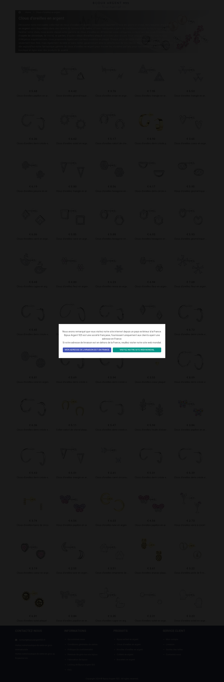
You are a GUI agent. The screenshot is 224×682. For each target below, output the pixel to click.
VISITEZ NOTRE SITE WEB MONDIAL (137, 350)
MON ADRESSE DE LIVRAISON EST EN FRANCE (87, 350)
